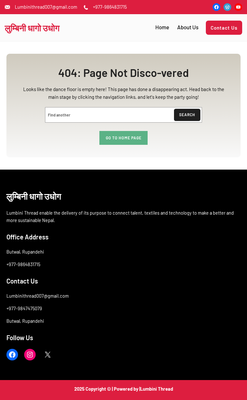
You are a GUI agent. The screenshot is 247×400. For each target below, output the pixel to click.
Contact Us (224, 28)
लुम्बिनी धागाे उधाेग (32, 28)
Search (187, 114)
